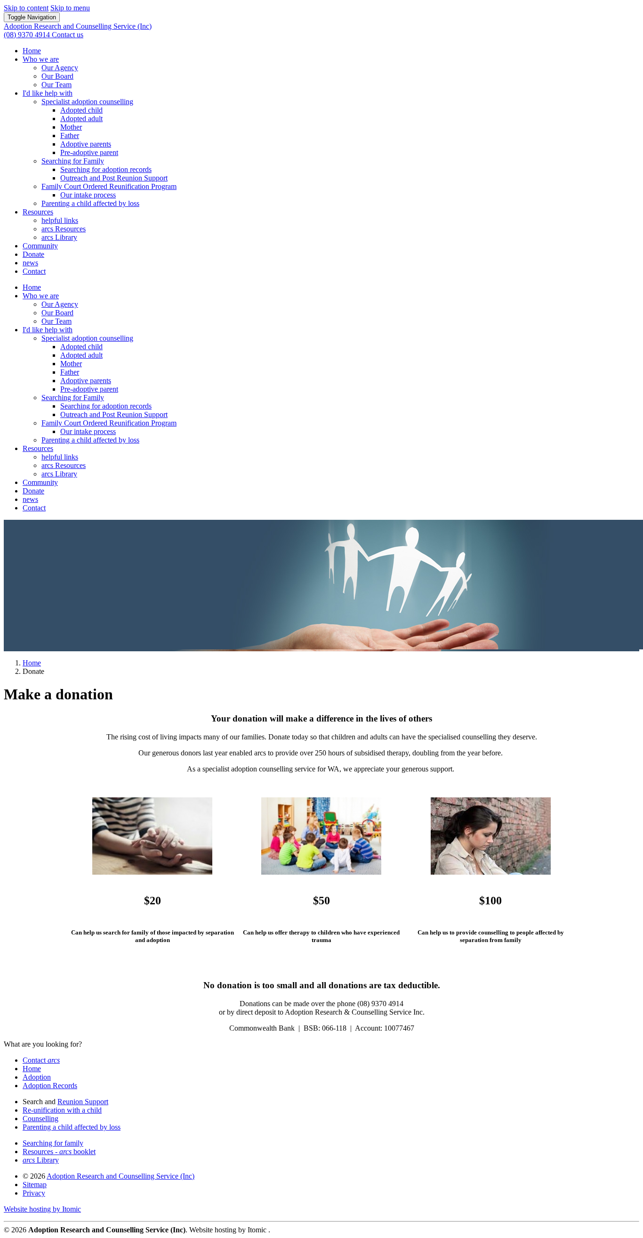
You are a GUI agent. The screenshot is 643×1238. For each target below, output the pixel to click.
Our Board (57, 76)
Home (32, 51)
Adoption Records (50, 1086)
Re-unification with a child (62, 1110)
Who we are (41, 59)
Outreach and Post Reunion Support (114, 178)
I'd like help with (47, 93)
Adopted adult (81, 119)
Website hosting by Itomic (42, 1209)
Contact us (67, 35)
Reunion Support (82, 1102)
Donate (33, 254)
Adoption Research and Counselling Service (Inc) (120, 1176)
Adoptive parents (85, 144)
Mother (71, 127)
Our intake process (88, 195)
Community (40, 246)
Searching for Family (72, 161)
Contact (34, 271)
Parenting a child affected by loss (90, 203)
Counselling (40, 1119)
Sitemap (35, 1185)
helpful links (59, 220)
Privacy (34, 1193)
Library (41, 1160)
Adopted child (81, 110)
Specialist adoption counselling (87, 102)
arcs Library (59, 237)
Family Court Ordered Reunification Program (109, 186)
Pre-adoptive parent (89, 152)
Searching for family (53, 1143)
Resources (38, 212)
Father (69, 135)
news (30, 263)
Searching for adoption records (106, 169)
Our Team (56, 85)
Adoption (37, 1077)
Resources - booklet (59, 1152)
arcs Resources (63, 229)
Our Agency (59, 68)
